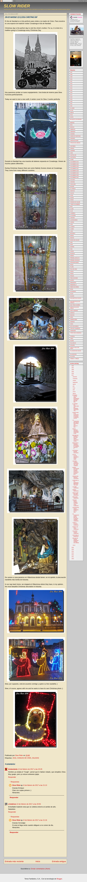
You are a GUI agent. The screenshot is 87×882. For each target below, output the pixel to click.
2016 (14, 758)
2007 (71, 72)
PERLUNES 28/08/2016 (75, 497)
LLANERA (72, 226)
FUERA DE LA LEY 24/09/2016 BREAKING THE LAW (76, 483)
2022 (71, 105)
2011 (71, 81)
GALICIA (72, 193)
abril (74, 389)
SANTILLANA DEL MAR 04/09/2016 (75, 494)
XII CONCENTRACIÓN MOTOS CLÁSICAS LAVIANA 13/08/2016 (76, 517)
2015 (71, 90)
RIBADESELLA (73, 284)
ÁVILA (71, 114)
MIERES (72, 235)
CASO (71, 152)
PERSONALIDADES (74, 262)
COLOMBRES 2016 (74, 166)
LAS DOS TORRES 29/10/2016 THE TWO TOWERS (75, 463)
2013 (71, 85)
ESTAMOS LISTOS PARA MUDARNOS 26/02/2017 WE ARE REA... (76, 399)
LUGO (71, 231)
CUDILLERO (73, 184)
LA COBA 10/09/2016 (75, 487)
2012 (71, 83)
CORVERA (72, 182)
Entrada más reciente (14, 861)
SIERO (71, 317)
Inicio (38, 861)
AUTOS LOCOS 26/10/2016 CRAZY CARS (75, 457)
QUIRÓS (72, 280)
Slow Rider (16, 785)
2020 (71, 101)
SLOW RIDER (17, 6)
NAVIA (71, 244)
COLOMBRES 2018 (74, 170)
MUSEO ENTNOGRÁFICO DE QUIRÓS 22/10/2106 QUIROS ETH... (76, 471)
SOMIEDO (72, 321)
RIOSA (71, 289)
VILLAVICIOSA (73, 354)
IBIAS (71, 206)
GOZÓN (72, 197)
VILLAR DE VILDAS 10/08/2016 (75, 532)
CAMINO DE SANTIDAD (75, 136)
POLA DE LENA (73, 269)
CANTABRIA (72, 146)
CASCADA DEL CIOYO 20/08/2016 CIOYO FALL (76, 510)
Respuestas (15, 782)
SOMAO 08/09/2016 (75, 490)
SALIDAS (35, 758)
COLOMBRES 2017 (74, 168)
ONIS (71, 249)
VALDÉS (72, 340)
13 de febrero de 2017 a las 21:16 (35, 820)
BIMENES (72, 122)
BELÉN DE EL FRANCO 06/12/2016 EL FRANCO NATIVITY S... (76, 445)
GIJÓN (71, 195)
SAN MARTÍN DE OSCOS (75, 298)
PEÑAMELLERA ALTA (74, 257)
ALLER (71, 110)
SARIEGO (72, 312)
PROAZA (72, 275)
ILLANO (72, 208)
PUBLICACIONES (74, 278)
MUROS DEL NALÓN (74, 240)
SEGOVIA (72, 315)
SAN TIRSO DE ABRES (75, 305)
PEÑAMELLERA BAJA (75, 260)
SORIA (71, 324)
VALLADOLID (73, 343)
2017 (71, 94)
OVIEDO (72, 251)
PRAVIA (71, 273)
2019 (71, 99)
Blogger (59, 879)
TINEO (71, 338)
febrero (74, 393)
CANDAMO (72, 138)
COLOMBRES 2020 (74, 175)
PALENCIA (72, 253)
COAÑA (71, 159)
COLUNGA (72, 179)
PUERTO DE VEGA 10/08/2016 (75, 528)
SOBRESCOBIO (73, 319)
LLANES (72, 228)
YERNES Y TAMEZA (74, 358)
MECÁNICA (72, 233)
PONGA (72, 271)
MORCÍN (72, 237)
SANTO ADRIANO (74, 310)
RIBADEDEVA (73, 282)
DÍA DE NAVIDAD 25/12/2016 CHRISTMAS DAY (76, 431)
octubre (74, 380)
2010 (71, 79)
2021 (71, 103)
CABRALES (72, 129)
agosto (74, 384)
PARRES (72, 255)
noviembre (75, 378)
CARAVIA (72, 148)
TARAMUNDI (73, 330)
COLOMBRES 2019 (74, 173)
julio (74, 386)
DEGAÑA (72, 186)
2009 (71, 76)
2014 (71, 88)
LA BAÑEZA (72, 213)
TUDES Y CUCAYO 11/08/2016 (75, 524)
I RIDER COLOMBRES (75, 204)
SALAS (71, 293)
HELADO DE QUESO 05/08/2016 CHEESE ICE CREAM (76, 540)
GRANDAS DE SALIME (75, 202)
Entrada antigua (59, 861)
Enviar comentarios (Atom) (40, 869)
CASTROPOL (73, 157)
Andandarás (13, 769)
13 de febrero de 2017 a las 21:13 (35, 785)
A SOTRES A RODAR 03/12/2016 (75, 451)
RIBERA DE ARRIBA (74, 287)
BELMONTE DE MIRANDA (76, 119)
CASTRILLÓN (73, 155)
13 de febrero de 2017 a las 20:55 (29, 804)
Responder (12, 777)
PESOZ (71, 264)
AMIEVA (72, 112)
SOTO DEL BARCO (74, 326)
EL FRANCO (73, 188)
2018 (71, 97)
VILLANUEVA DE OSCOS (75, 350)
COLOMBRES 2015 (74, 164)
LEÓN (71, 224)
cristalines (12, 804)
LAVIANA (72, 222)
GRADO (72, 199)
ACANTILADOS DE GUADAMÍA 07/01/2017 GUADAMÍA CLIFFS (76, 415)
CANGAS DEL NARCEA (75, 142)
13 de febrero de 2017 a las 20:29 (30, 769)
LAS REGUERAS (73, 220)
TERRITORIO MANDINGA (75, 332)
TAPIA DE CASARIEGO (75, 328)
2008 (71, 74)
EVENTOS (72, 190)
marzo (74, 391)
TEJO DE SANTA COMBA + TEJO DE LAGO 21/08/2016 (75, 502)
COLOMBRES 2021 (74, 177)
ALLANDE (72, 108)
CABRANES (72, 131)
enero (74, 545)
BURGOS (72, 127)
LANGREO (72, 217)
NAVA (71, 242)
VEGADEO (72, 345)
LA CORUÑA (73, 215)
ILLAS (71, 211)
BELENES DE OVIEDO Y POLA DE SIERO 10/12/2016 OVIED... (75, 438)
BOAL (71, 124)
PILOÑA (72, 266)
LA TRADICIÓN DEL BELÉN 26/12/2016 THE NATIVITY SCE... (76, 424)
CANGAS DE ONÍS (24, 758)
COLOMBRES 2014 (74, 161)
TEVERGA (72, 336)
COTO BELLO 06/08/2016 (76, 536)
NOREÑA (72, 246)
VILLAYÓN (72, 356)
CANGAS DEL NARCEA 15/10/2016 (76, 477)
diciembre (75, 376)
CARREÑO (72, 150)
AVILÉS (71, 117)
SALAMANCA (73, 291)
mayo (74, 387)
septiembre (75, 382)
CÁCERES (72, 133)
